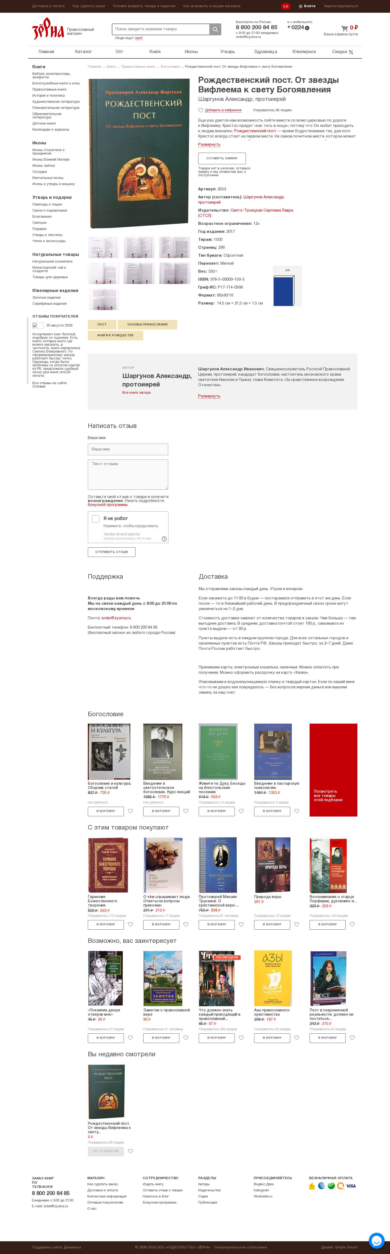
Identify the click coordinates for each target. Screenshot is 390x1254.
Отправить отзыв (111, 552)
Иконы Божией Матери (51, 159)
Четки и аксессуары (49, 241)
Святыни (39, 223)
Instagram (261, 1190)
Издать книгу (153, 1184)
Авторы (204, 1184)
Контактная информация (107, 1196)
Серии (203, 1196)
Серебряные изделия (49, 304)
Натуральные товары (55, 255)
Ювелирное (304, 52)
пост (102, 324)
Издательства (209, 1190)
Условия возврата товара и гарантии (144, 6)
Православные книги (138, 66)
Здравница (265, 52)
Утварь (227, 52)
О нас (92, 1208)
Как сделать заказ (89, 6)
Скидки (339, 52)
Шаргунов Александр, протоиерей (242, 99)
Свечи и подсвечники (49, 210)
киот (138, 38)
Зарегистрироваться (341, 6)
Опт (120, 52)
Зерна (48, 28)
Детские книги (44, 123)
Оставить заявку (221, 158)
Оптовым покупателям (105, 1202)
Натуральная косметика (52, 261)
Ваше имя (97, 438)
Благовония (41, 216)
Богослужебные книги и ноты (56, 83)
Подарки (39, 229)
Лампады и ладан (47, 204)
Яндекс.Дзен (264, 1184)
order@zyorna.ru (248, 37)
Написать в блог (156, 1196)
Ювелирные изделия (55, 291)
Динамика (72, 1247)
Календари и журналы (50, 129)
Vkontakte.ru (263, 1196)
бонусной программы (108, 505)
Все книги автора (136, 392)
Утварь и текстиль (47, 235)
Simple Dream (346, 1247)
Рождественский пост (255, 131)
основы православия (147, 324)
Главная (46, 52)
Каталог (83, 52)
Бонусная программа (159, 1202)
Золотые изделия (46, 297)
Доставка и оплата (48, 6)
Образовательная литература (47, 116)
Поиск (215, 29)
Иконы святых (43, 166)
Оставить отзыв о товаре (162, 1190)
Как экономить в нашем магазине (212, 6)
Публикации (207, 1202)
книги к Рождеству (115, 335)
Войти (309, 6)
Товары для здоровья (50, 277)
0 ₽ (286, 6)
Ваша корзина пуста (341, 34)
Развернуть (209, 145)
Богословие (170, 66)
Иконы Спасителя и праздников (48, 152)
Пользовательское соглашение (240, 1247)
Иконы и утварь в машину (53, 184)
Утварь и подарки (52, 198)
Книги (155, 52)
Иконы (191, 52)
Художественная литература (56, 102)
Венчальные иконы (47, 178)
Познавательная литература (55, 108)
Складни (39, 172)
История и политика (48, 95)
